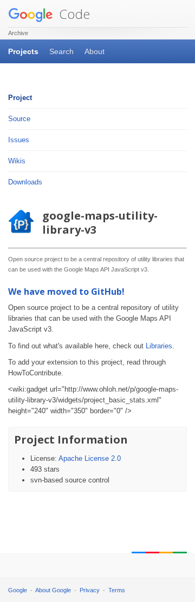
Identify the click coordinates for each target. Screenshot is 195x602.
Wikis (16, 161)
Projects (23, 51)
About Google (53, 590)
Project (20, 98)
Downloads (25, 182)
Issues (18, 140)
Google (17, 590)
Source (19, 119)
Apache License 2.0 (89, 458)
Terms (116, 590)
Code (73, 14)
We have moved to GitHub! (66, 291)
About (94, 51)
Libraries (159, 346)
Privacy (90, 590)
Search (61, 51)
